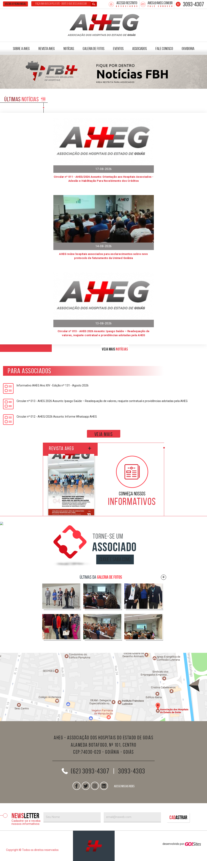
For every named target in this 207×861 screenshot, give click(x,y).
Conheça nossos (132, 498)
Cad (178, 817)
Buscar (94, 4)
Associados (139, 48)
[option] (103, 72)
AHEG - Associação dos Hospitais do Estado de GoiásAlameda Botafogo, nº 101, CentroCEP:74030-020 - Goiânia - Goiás (103, 745)
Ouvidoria (188, 48)
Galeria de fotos (93, 48)
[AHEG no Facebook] (77, 786)
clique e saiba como (115, 559)
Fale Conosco (164, 48)
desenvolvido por (174, 843)
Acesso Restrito (126, 3)
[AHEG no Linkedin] (104, 786)
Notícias (68, 48)
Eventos (118, 48)
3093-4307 (193, 4)
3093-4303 (131, 771)
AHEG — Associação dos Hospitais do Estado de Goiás (103, 24)
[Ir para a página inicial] (94, 846)
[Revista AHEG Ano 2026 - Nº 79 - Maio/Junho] (71, 484)
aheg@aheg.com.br (160, 3)
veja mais (103, 434)
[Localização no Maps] (103, 687)
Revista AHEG (46, 48)
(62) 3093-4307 (90, 771)
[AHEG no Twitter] (86, 786)
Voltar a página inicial (15, 3)
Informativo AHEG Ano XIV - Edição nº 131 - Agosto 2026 (53, 385)
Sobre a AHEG (21, 48)
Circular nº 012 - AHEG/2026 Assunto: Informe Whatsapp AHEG (57, 416)
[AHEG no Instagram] (95, 786)
